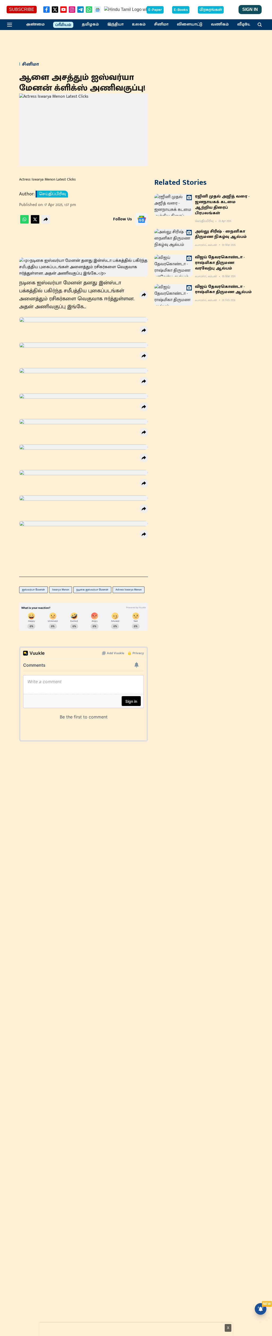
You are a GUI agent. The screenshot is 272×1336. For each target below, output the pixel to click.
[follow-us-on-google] (141, 219)
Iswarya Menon (60, 590)
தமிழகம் (90, 24)
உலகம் (139, 24)
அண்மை (35, 24)
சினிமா (161, 24)
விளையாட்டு (189, 24)
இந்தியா (115, 24)
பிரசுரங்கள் (210, 9)
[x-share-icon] (35, 222)
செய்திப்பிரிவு (52, 194)
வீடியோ (245, 24)
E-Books (181, 9)
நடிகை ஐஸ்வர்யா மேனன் (92, 590)
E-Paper (155, 9)
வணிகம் (220, 24)
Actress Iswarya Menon (129, 590)
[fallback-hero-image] (173, 205)
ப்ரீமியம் (63, 25)
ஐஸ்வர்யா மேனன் (33, 590)
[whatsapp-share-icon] (24, 222)
